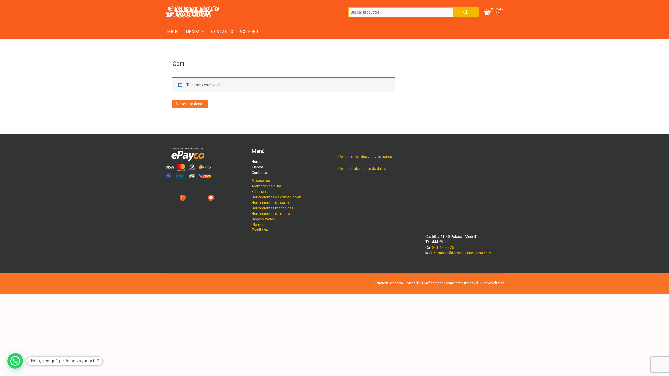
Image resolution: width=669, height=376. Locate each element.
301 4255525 (443, 247)
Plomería (259, 224)
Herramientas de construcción (276, 197)
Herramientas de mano (271, 214)
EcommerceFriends (459, 283)
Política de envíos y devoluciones (365, 157)
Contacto (222, 32)
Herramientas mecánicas (272, 208)
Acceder (249, 32)
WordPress (496, 283)
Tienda (192, 32)
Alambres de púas (267, 186)
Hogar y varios (263, 219)
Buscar (466, 12)
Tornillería (260, 230)
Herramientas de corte (270, 203)
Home (257, 162)
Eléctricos (260, 192)
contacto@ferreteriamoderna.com (462, 253)
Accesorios (261, 181)
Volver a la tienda (190, 104)
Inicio (173, 32)
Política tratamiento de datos (362, 169)
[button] (15, 361)
